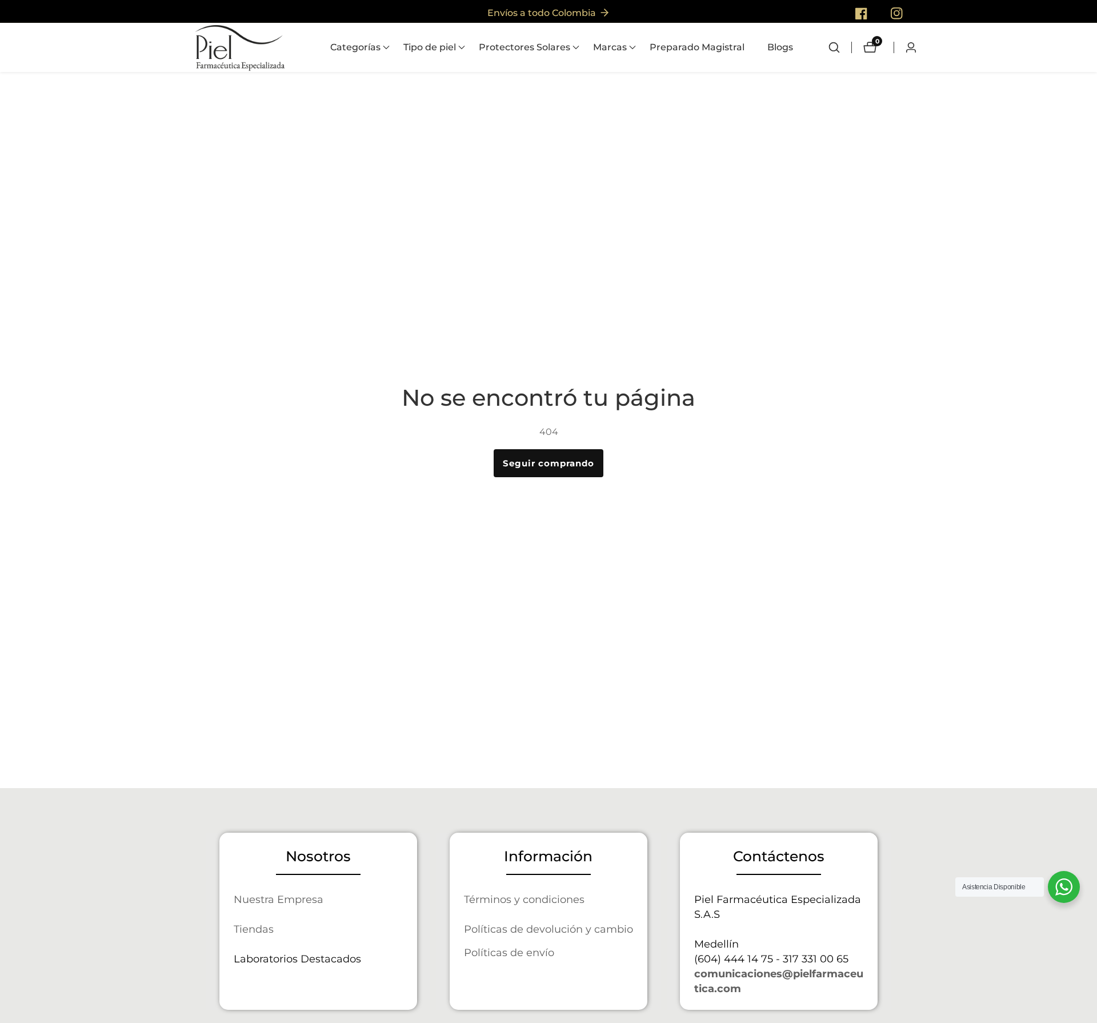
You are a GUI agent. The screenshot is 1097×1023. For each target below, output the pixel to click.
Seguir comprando (548, 463)
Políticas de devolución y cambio (548, 929)
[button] (355, 47)
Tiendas (254, 929)
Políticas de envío (509, 952)
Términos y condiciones (524, 899)
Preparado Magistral (697, 47)
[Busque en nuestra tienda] (839, 47)
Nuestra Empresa (278, 899)
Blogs (780, 47)
